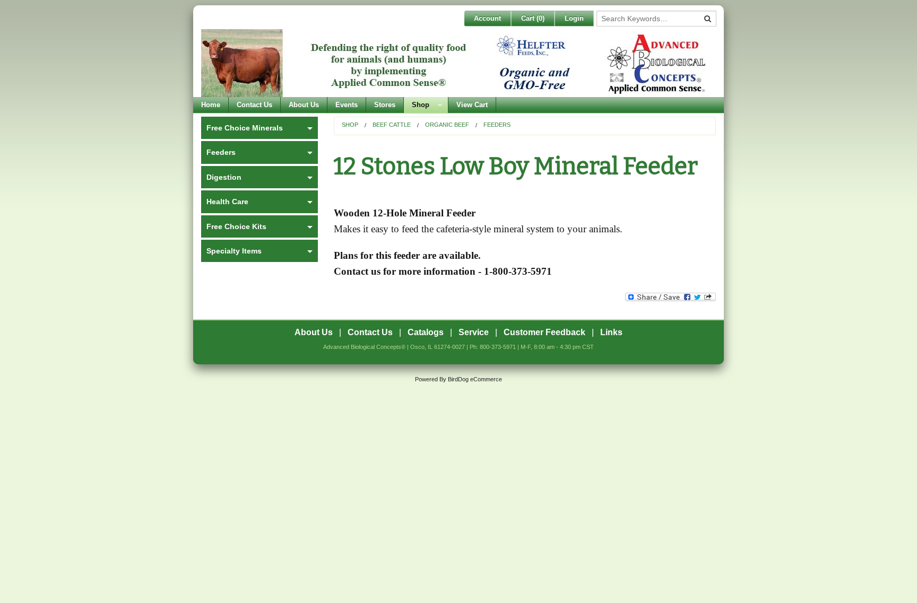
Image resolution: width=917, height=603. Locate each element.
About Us (304, 105)
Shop (420, 105)
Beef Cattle (392, 124)
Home (210, 105)
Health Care (227, 201)
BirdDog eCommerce (475, 379)
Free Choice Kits (236, 226)
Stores (384, 105)
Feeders (497, 124)
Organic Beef (447, 124)
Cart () (532, 18)
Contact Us (254, 105)
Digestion (223, 177)
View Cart (472, 105)
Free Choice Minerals (244, 128)
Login (574, 18)
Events (346, 105)
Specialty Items (234, 251)
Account (487, 18)
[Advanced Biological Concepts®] (456, 63)
